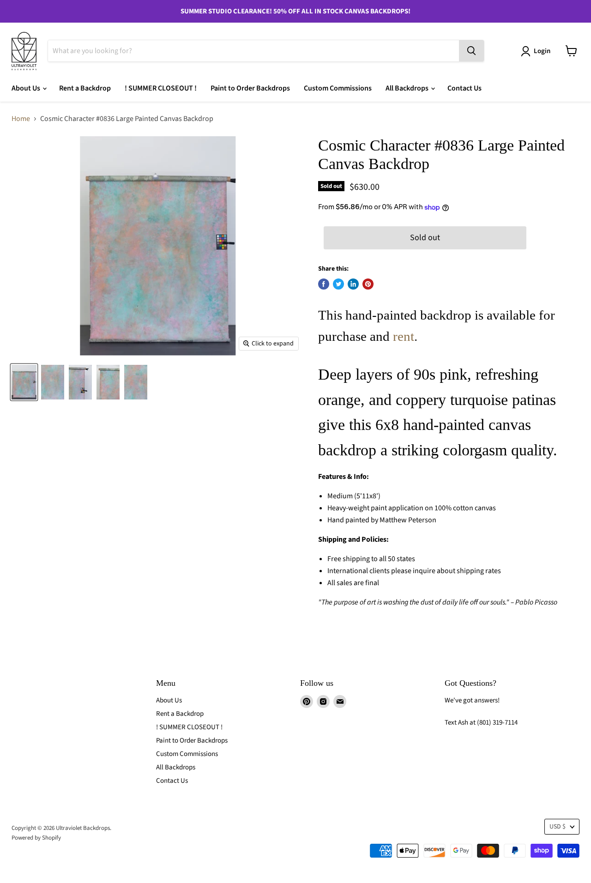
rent (403, 336)
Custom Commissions (338, 88)
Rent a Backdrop (85, 88)
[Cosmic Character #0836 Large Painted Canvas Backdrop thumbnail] (52, 382)
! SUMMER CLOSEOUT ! (161, 88)
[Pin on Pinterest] (368, 284)
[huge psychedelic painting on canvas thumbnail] (24, 382)
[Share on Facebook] (323, 284)
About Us (27, 88)
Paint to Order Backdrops (250, 88)
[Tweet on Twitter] (338, 284)
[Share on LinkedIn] (353, 284)
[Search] (471, 50)
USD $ (557, 826)
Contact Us (464, 88)
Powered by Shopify (36, 838)
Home (21, 119)
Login (542, 51)
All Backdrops (408, 88)
